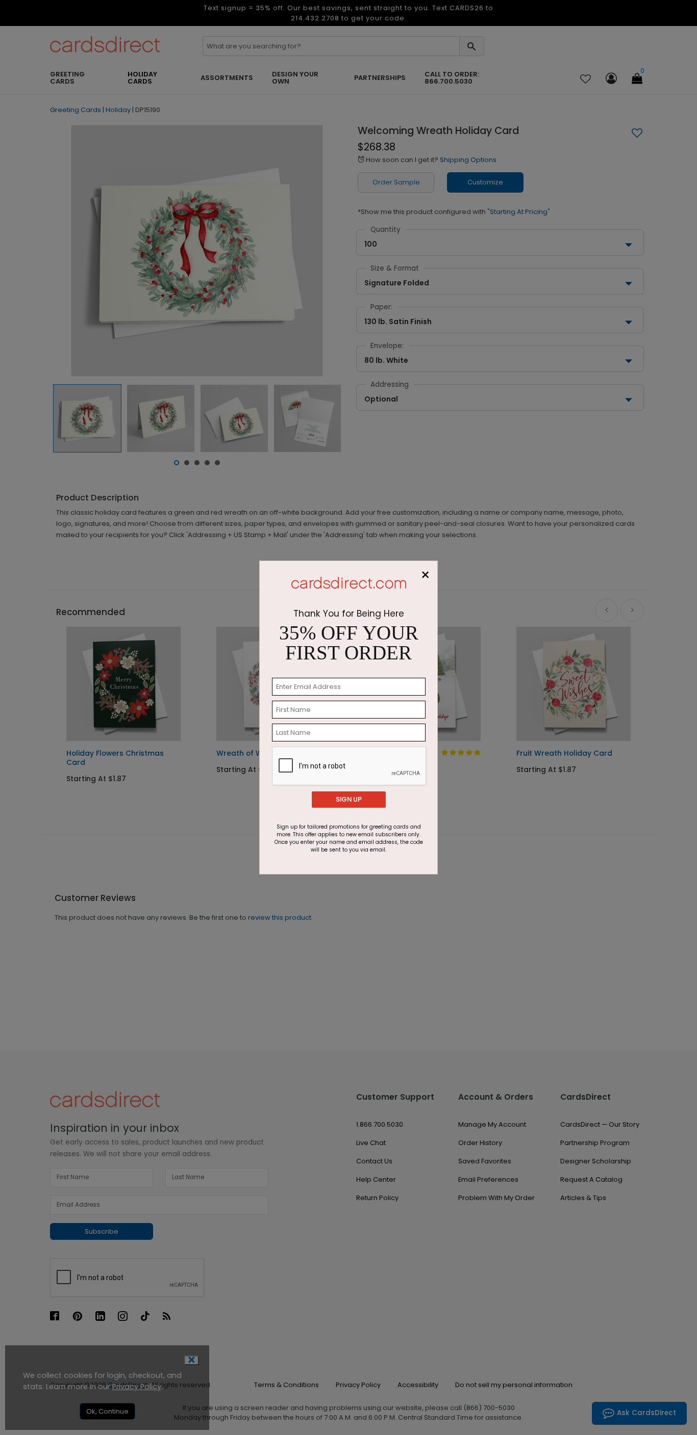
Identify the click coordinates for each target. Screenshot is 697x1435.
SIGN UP (349, 799)
